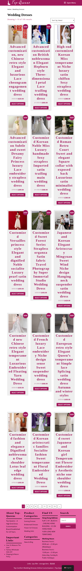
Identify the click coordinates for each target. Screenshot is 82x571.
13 (55, 506)
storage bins (44, 564)
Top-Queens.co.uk (61, 568)
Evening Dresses (29, 521)
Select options (18, 104)
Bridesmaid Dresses (31, 525)
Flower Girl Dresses (31, 528)
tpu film (35, 564)
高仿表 (52, 564)
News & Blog (28, 542)
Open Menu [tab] (71, 3)
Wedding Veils (29, 531)
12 (49, 506)
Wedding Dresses (30, 568)
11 (45, 506)
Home (9, 9)
